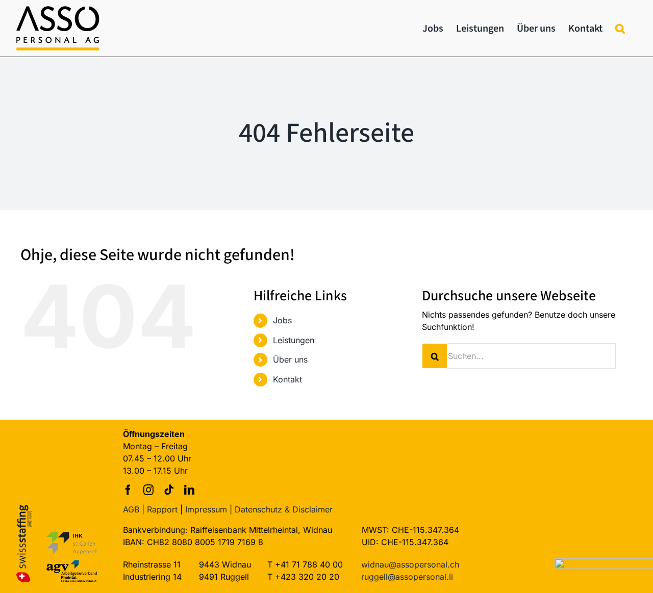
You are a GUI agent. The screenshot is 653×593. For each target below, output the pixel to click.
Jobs (282, 320)
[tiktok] (169, 490)
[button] (620, 28)
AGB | (133, 509)
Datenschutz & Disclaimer (284, 509)
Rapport (162, 509)
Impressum (206, 509)
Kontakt (287, 379)
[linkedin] (189, 490)
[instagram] (148, 490)
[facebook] (128, 490)
